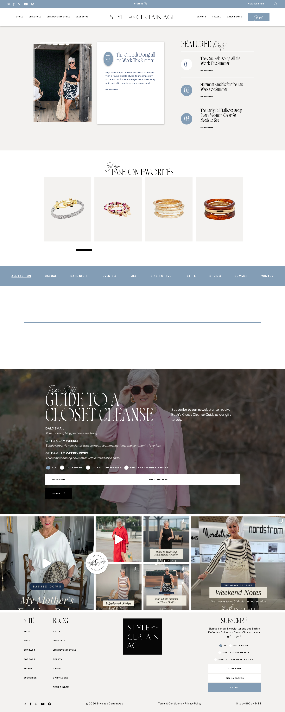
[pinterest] (19, 4)
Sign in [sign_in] (138, 4)
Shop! (258, 17)
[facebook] (14, 4)
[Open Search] (275, 4)
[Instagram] (8, 4)
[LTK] (32, 4)
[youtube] (26, 4)
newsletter (256, 4)
